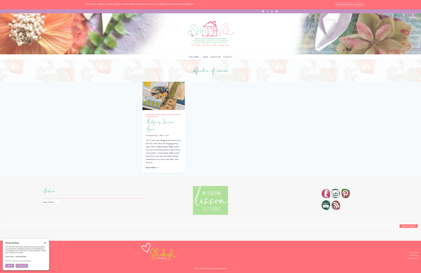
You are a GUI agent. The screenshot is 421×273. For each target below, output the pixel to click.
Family (178, 114)
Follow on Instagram (409, 226)
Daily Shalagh (167, 114)
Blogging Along (153, 114)
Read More (152, 167)
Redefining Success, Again (160, 126)
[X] (267, 11)
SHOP (205, 57)
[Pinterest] (277, 11)
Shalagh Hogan (152, 135)
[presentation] (163, 96)
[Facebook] (263, 11)
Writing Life (152, 117)
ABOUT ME (215, 57)
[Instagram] (272, 11)
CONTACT (227, 57)
